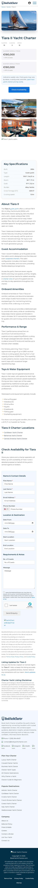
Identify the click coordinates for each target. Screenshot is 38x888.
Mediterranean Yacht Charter (12, 810)
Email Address (9, 497)
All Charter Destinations (10, 773)
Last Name (7, 489)
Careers (4, 831)
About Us (5, 821)
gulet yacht (14, 209)
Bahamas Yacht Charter (13, 435)
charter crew (8, 279)
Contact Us (5, 840)
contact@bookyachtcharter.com (15, 742)
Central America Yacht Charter (15, 439)
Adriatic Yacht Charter (9, 790)
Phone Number (9, 507)
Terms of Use (10, 656)
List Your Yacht (7, 837)
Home (3, 7)
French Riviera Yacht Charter (12, 800)
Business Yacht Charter (10, 766)
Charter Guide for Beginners (12, 780)
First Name (8, 481)
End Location (8, 545)
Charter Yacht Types (9, 770)
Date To (6, 528)
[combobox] (6, 509)
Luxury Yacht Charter (9, 760)
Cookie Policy (31, 656)
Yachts (9, 7)
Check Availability (19, 90)
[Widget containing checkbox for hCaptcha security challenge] (18, 605)
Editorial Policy (7, 824)
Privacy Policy (19, 656)
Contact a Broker (8, 834)
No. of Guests (8, 559)
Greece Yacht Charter (9, 803)
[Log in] (29, 2)
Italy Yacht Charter (8, 807)
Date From (7, 520)
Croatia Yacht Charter (9, 797)
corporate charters (12, 259)
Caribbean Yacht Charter (13, 432)
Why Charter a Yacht (9, 776)
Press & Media (6, 827)
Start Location (8, 537)
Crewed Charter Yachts (10, 763)
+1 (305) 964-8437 (14, 738)
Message (6, 568)
